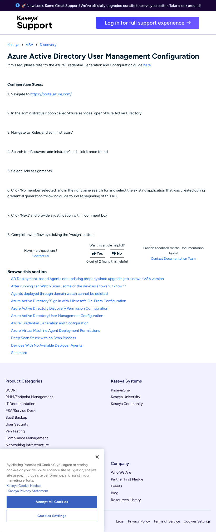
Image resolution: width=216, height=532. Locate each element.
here (147, 65)
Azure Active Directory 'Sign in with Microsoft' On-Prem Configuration (68, 301)
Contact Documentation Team (173, 258)
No (119, 253)
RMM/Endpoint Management (29, 397)
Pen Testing (15, 431)
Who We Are (121, 472)
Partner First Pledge (127, 479)
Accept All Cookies (52, 502)
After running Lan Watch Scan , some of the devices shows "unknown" (68, 286)
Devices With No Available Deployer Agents (46, 345)
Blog (114, 493)
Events (116, 486)
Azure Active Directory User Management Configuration (57, 316)
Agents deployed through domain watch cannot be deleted (59, 293)
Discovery (48, 45)
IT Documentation (20, 404)
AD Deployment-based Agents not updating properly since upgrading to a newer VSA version (87, 279)
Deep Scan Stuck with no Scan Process (43, 338)
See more (19, 353)
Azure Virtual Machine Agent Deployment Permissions (55, 330)
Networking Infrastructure (27, 445)
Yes (100, 253)
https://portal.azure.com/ (51, 94)
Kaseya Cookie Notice (24, 486)
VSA (29, 45)
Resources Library (126, 500)
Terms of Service (167, 521)
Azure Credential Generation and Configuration (50, 323)
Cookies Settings (197, 521)
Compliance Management (27, 438)
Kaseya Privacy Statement (28, 491)
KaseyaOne (120, 390)
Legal (120, 521)
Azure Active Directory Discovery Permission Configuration (59, 308)
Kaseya (13, 45)
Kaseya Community (127, 404)
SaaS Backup (16, 417)
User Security (17, 424)
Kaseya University (125, 397)
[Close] (97, 457)
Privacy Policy (139, 521)
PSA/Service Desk (21, 410)
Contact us (40, 256)
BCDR (11, 390)
